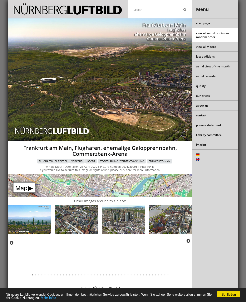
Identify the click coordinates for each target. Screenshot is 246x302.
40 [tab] (153, 275)
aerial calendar (206, 76)
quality (201, 86)
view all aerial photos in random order (212, 35)
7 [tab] (51, 275)
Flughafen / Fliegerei (53, 161)
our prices (203, 96)
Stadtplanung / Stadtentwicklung (122, 161)
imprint (201, 145)
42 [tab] (159, 275)
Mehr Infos (48, 297)
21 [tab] (94, 275)
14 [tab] (73, 275)
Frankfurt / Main (159, 161)
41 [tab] (156, 275)
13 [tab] (69, 275)
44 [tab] (165, 275)
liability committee (209, 135)
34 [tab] (134, 275)
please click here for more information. (135, 170)
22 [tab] (97, 275)
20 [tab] (91, 275)
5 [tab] (45, 275)
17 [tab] (82, 275)
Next (188, 241)
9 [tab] (57, 275)
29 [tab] (119, 275)
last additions (205, 56)
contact (201, 115)
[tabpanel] (29, 220)
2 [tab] (36, 275)
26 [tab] (109, 275)
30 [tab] (122, 275)
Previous (11, 243)
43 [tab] (162, 275)
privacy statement (208, 125)
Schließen (229, 294)
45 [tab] (168, 275)
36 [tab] (140, 275)
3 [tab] (39, 275)
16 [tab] (79, 275)
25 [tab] (106, 275)
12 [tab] (66, 275)
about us (202, 105)
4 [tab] (42, 275)
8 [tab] (54, 275)
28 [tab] (116, 275)
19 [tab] (88, 275)
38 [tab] (146, 275)
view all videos (206, 47)
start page (203, 23)
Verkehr (77, 161)
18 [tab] (85, 275)
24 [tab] (103, 275)
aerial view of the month (213, 66)
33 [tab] (131, 275)
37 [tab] (143, 275)
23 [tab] (100, 275)
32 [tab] (128, 275)
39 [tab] (149, 275)
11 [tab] (63, 275)
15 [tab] (76, 275)
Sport (91, 161)
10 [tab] (60, 275)
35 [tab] (137, 275)
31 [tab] (125, 275)
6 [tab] (48, 275)
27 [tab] (113, 275)
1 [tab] (33, 275)
